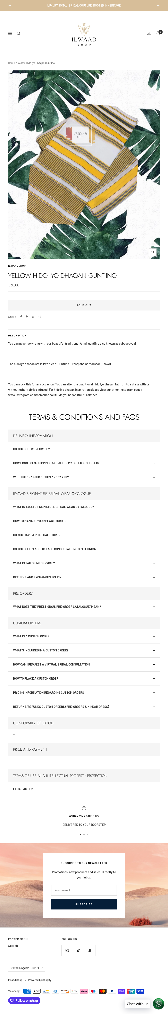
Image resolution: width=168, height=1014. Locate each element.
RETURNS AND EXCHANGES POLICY (37, 582)
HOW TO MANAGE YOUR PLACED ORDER (39, 526)
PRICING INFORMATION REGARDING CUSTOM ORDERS (48, 697)
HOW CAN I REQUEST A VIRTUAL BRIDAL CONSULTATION (51, 669)
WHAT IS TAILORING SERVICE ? (34, 568)
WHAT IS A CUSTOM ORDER (31, 641)
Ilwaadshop (17, 270)
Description (17, 340)
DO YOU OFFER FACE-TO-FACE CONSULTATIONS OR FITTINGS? (54, 554)
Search (13, 950)
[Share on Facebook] (21, 321)
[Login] (149, 38)
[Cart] (158, 38)
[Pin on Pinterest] (27, 321)
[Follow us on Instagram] (67, 955)
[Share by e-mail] (40, 321)
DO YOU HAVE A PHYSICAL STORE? (36, 540)
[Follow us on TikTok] (78, 955)
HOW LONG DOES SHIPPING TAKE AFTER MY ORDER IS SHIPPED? (56, 468)
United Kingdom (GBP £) (25, 972)
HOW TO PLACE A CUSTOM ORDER (35, 683)
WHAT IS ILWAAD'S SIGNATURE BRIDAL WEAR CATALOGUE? (53, 511)
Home (11, 67)
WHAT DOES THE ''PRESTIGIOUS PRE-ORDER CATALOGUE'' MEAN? (57, 611)
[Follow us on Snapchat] (89, 955)
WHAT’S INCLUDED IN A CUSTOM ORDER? (40, 655)
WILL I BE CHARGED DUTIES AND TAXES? (41, 482)
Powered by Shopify (39, 984)
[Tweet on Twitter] (33, 321)
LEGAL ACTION (23, 794)
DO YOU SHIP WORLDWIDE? (31, 454)
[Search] (18, 38)
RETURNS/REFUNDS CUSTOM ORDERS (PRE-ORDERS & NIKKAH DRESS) (61, 711)
